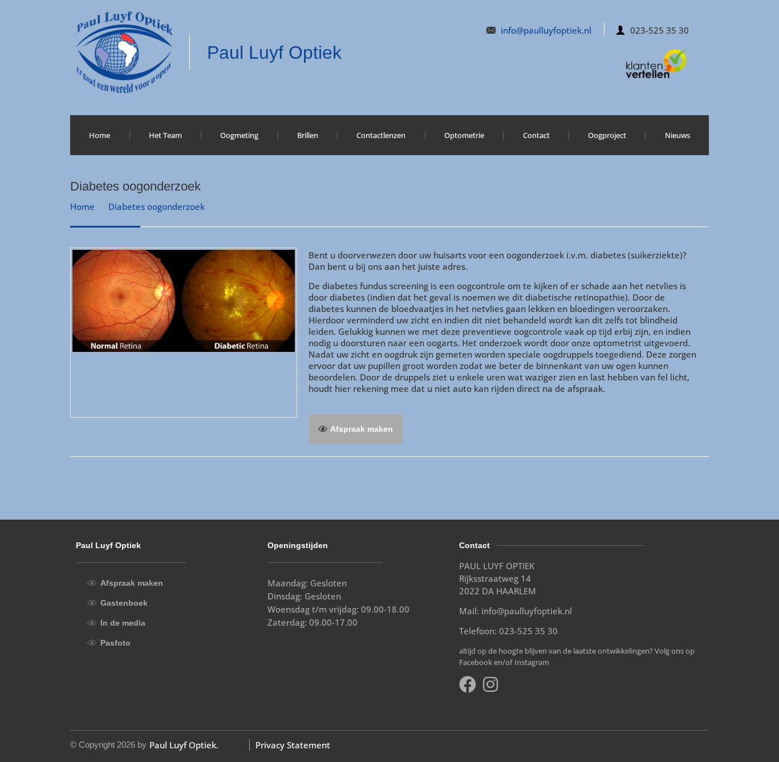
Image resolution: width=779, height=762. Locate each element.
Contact (536, 135)
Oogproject (607, 135)
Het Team (165, 135)
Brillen (307, 135)
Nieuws (677, 135)
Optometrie (464, 135)
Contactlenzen (380, 135)
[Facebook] (467, 684)
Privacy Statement (292, 745)
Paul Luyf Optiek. (183, 745)
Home (99, 135)
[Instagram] (490, 684)
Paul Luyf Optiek (274, 52)
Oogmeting (239, 135)
